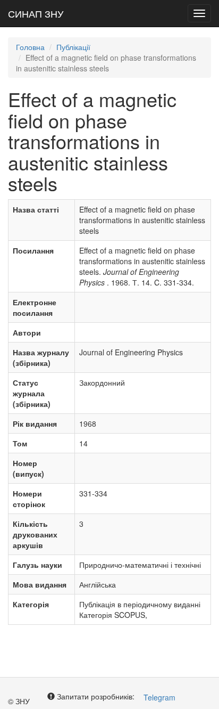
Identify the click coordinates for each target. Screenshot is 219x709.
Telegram (159, 697)
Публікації (73, 47)
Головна (30, 47)
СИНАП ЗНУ (35, 13)
